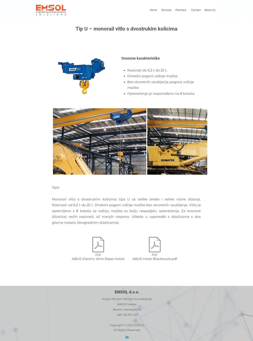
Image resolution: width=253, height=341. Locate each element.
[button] (180, 10)
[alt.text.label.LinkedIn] (127, 337)
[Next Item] (201, 141)
